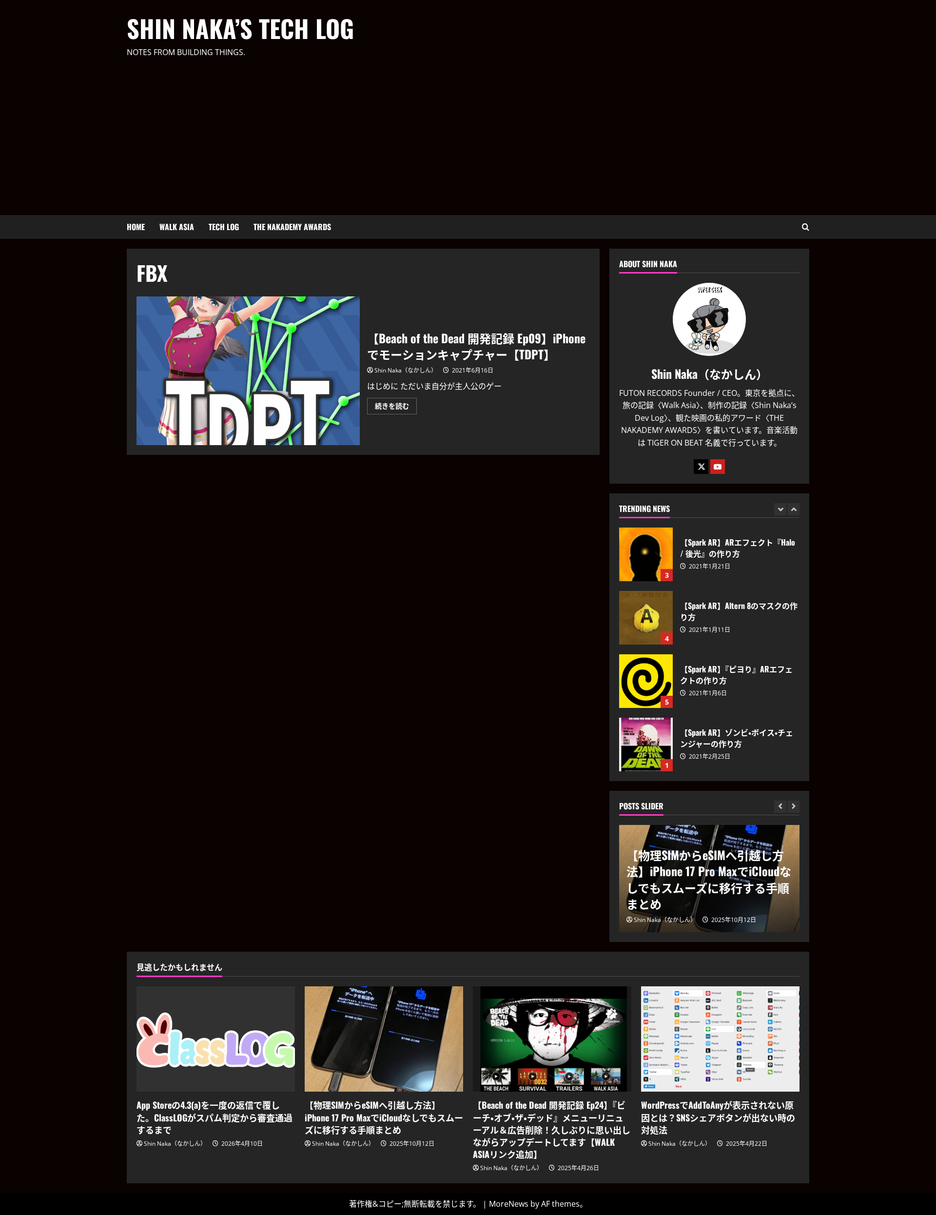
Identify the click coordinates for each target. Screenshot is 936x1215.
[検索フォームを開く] (805, 226)
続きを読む (396, 407)
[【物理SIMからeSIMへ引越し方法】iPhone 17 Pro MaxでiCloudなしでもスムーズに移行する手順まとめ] (384, 1039)
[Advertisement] (465, 132)
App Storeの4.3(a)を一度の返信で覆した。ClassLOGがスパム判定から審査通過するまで (214, 1117)
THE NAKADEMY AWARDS (292, 227)
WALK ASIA (176, 227)
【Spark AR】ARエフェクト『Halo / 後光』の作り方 (646, 554)
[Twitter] (701, 466)
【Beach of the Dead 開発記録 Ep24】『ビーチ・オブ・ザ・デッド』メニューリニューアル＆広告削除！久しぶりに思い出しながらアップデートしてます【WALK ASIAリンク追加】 (551, 1129)
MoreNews (508, 1203)
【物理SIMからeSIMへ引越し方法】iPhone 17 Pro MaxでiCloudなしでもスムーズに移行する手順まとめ (708, 879)
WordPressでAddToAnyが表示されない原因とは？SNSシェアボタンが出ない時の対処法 (718, 1117)
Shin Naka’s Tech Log (240, 28)
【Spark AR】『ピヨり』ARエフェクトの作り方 (646, 681)
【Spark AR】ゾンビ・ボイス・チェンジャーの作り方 (646, 744)
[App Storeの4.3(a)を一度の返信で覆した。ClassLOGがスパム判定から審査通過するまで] (215, 1039)
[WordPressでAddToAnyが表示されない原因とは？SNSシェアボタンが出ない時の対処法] (720, 1039)
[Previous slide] (780, 509)
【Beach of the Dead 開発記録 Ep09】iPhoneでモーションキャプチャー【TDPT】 (248, 370)
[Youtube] (717, 466)
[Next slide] (793, 509)
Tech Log (224, 227)
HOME (136, 227)
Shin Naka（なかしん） (405, 370)
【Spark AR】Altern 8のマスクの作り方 (646, 618)
